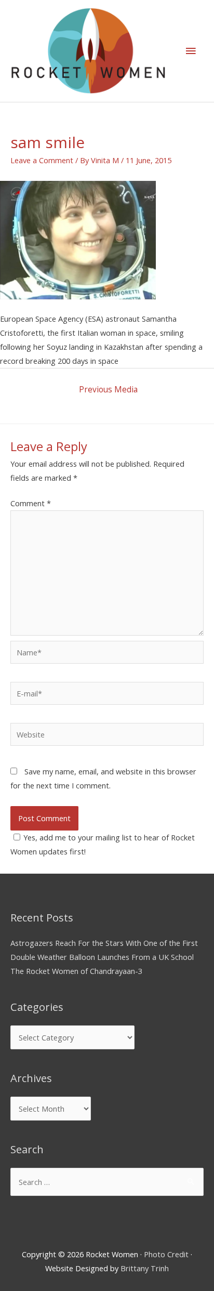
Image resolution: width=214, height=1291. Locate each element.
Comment (30, 503)
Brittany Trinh (145, 1268)
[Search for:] (107, 1182)
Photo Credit (166, 1254)
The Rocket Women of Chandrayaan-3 (76, 971)
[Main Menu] (191, 50)
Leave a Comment (41, 160)
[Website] (107, 736)
